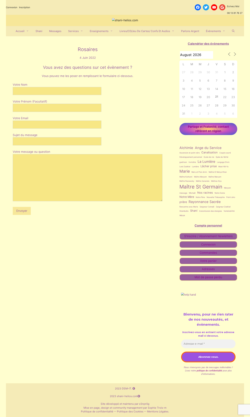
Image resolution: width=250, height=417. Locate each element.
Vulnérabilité (229, 211)
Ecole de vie (209, 157)
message (183, 193)
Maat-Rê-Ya (223, 167)
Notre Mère (186, 197)
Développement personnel (190, 157)
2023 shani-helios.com (124, 396)
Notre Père (200, 197)
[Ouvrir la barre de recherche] (233, 31)
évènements (213, 31)
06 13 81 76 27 (234, 13)
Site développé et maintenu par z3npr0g (125, 403)
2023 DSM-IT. (123, 388)
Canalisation (209, 152)
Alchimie (186, 148)
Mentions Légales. (157, 411)
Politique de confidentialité (97, 411)
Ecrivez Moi (233, 6)
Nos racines (205, 192)
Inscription (24, 7)
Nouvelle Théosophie (216, 197)
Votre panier (208, 261)
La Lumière (206, 162)
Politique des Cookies (130, 411)
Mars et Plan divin (199, 172)
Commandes (208, 252)
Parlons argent (190, 31)
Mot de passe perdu (208, 277)
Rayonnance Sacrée (205, 202)
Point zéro (230, 197)
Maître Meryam (215, 177)
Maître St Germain (200, 187)
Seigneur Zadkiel (223, 207)
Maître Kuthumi (185, 177)
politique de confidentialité (209, 370)
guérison (183, 162)
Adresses (208, 269)
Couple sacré (225, 153)
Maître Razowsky (186, 181)
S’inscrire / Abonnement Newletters (208, 236)
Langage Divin (223, 162)
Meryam (227, 188)
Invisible (192, 162)
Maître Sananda (202, 181)
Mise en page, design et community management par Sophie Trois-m (125, 407)
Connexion (11, 7)
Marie (184, 171)
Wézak (182, 215)
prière (183, 202)
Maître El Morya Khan (218, 172)
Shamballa (183, 211)
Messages (55, 31)
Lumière (195, 167)
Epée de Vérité (222, 157)
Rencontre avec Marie (188, 207)
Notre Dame (220, 193)
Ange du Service (208, 148)
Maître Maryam (200, 177)
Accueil (20, 31)
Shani (39, 31)
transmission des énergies (210, 211)
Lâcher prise (209, 166)
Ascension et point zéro (189, 153)
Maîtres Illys (216, 181)
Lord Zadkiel (184, 167)
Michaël (192, 193)
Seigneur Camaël (207, 207)
